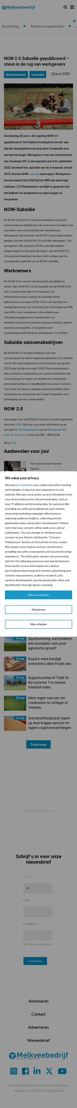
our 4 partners (24, 485)
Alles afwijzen (38, 624)
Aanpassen (38, 609)
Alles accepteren (38, 594)
